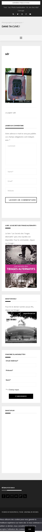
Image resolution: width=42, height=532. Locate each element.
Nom (8, 380)
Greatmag (27, 512)
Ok (29, 529)
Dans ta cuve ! (11, 26)
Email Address (12, 361)
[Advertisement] (21, 444)
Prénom (9, 370)
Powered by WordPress (10, 512)
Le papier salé (10, 113)
